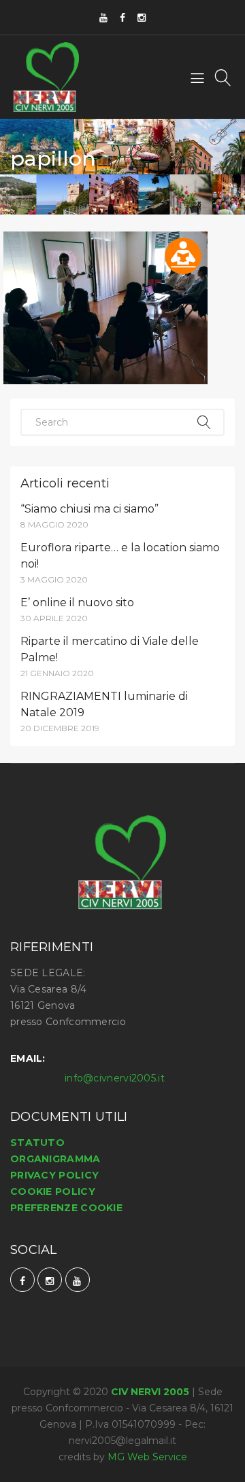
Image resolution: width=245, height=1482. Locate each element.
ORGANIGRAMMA (55, 1159)
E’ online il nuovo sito (77, 602)
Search (204, 422)
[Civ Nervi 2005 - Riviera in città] (46, 77)
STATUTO (37, 1142)
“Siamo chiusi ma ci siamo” (89, 508)
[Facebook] (122, 17)
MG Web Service (147, 1457)
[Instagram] (141, 17)
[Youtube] (103, 17)
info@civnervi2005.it (115, 1078)
